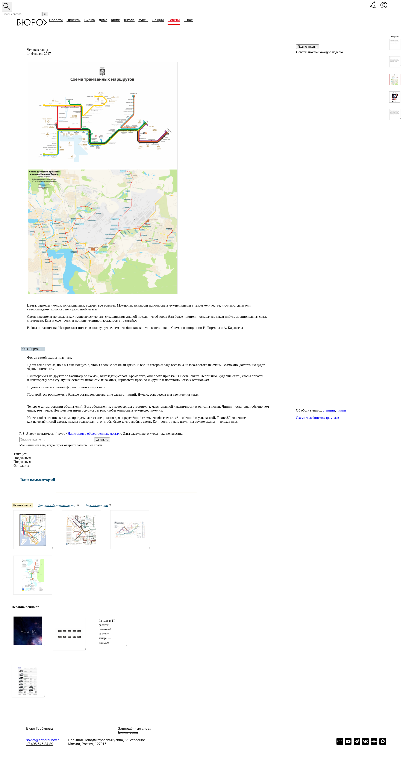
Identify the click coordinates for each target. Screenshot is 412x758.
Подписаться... (307, 46)
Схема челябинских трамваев (317, 417)
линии (341, 410)
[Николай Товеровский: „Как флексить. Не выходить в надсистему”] (394, 44)
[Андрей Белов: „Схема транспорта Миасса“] (32, 575)
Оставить (102, 439)
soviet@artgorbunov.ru (43, 740)
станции (329, 410)
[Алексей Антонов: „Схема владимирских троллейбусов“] (129, 529)
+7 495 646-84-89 (39, 744)
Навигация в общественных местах (94, 433)
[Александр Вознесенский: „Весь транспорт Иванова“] (81, 529)
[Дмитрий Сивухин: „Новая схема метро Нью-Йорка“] (32, 529)
